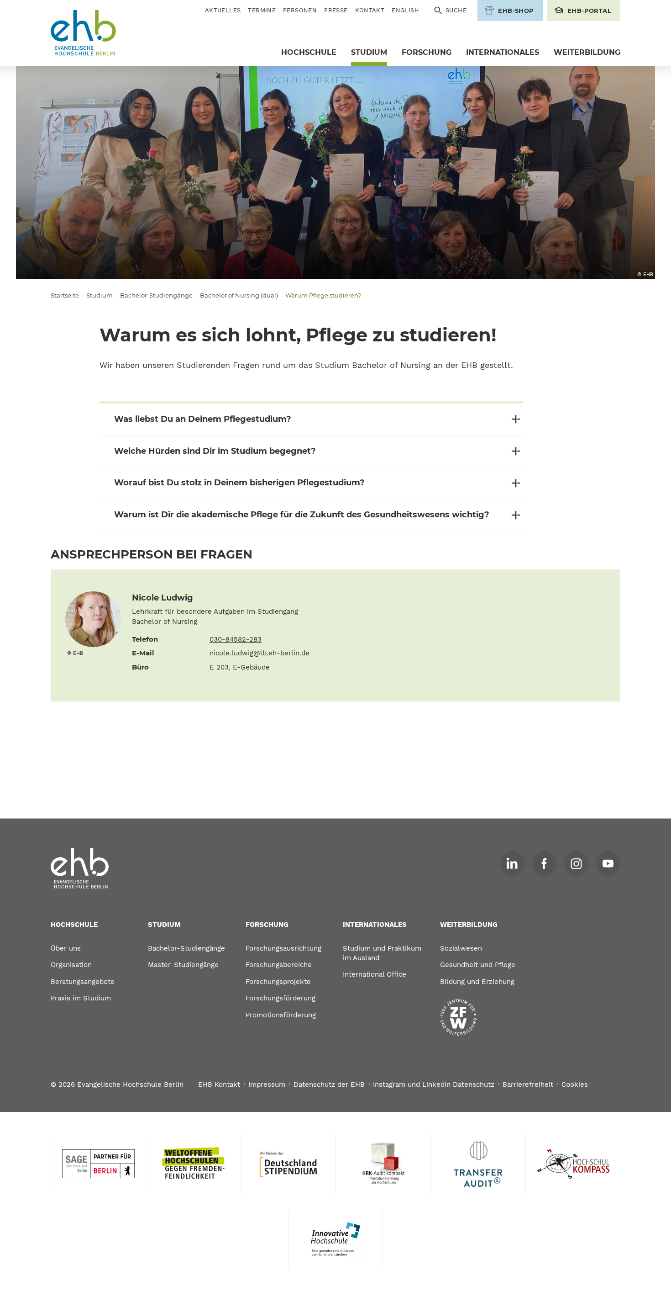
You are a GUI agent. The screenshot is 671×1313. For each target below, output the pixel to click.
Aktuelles (223, 10)
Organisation (71, 965)
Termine (262, 10)
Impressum (266, 1084)
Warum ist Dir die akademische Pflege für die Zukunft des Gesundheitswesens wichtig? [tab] (301, 515)
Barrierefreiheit (528, 1084)
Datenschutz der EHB (329, 1084)
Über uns (66, 948)
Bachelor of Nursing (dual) (239, 295)
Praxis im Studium (81, 998)
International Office (374, 974)
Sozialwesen (461, 948)
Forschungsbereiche (279, 965)
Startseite (65, 295)
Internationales (502, 52)
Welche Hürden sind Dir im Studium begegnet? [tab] (215, 451)
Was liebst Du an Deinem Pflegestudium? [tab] (202, 419)
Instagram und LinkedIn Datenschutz (433, 1084)
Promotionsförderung (281, 1015)
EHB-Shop (516, 10)
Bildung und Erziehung (477, 982)
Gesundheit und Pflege (477, 965)
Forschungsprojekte (278, 982)
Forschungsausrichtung (283, 948)
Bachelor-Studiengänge (156, 295)
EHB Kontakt (219, 1084)
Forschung (426, 52)
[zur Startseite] (80, 868)
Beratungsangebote (83, 982)
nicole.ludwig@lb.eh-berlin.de (259, 653)
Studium (369, 52)
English (405, 10)
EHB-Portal (589, 10)
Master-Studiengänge (183, 965)
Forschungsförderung (280, 998)
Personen (300, 10)
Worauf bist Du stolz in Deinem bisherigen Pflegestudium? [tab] (239, 483)
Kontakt (370, 10)
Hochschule (308, 52)
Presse (335, 10)
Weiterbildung (587, 52)
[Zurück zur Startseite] (83, 33)
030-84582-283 (236, 639)
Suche (456, 10)
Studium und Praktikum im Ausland (382, 953)
